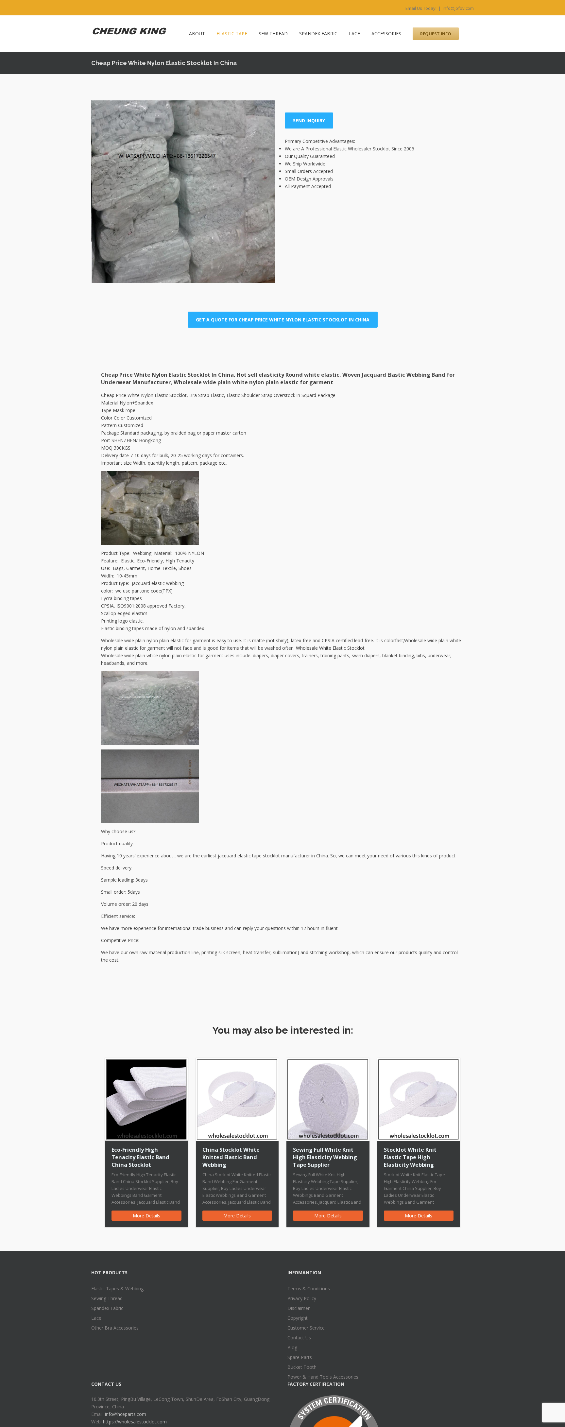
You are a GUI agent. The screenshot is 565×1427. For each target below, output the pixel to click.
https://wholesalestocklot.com (135, 1421)
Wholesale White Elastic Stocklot (330, 648)
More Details (146, 1215)
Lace (96, 1318)
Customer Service (306, 1328)
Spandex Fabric (107, 1308)
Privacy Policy (301, 1298)
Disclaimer (298, 1308)
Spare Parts (299, 1357)
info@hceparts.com (125, 1414)
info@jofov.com (458, 8)
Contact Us (299, 1337)
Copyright (297, 1318)
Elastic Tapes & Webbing (117, 1288)
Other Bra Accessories (115, 1328)
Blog (292, 1347)
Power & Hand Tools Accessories (322, 1377)
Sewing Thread (107, 1298)
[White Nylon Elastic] (183, 191)
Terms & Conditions (308, 1288)
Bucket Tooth (302, 1367)
